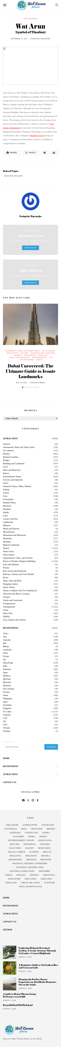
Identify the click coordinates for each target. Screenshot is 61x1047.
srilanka (47, 879)
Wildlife (6, 617)
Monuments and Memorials (14, 535)
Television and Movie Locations (16, 594)
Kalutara (15, 848)
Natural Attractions (23, 871)
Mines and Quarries (11, 529)
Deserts (17, 355)
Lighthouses (8, 522)
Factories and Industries (13, 480)
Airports (6, 444)
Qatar (5, 702)
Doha (32, 837)
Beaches (24, 353)
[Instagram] (33, 800)
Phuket (35, 875)
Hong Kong (8, 663)
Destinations (30, 355)
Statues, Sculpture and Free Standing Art (20, 591)
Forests (6, 493)
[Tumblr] (38, 800)
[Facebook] (23, 800)
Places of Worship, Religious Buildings (19, 561)
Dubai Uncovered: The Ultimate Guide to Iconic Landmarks (30, 371)
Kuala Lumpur (17, 852)
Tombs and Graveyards (12, 600)
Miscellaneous (9, 532)
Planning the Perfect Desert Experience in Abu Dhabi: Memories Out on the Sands (37, 982)
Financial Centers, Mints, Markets (17, 486)
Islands (6, 512)
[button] (23, 387)
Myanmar (7, 686)
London (34, 852)
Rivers (5, 578)
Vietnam (6, 728)
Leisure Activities (10, 519)
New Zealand (8, 689)
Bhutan (6, 647)
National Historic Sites (30, 867)
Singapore (7, 708)
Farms (5, 483)
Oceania (6, 692)
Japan (5, 673)
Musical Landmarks (11, 545)
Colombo (19, 837)
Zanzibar (6, 731)
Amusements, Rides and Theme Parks (22, 351)
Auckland (48, 825)
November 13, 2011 (19, 241)
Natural (6, 548)
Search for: (8, 742)
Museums (7, 542)
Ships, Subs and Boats (19, 357)
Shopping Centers (10, 584)
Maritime (7, 679)
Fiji (4, 660)
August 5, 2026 (25, 957)
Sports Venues (9, 587)
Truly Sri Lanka (31, 883)
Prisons (6, 568)
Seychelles (7, 705)
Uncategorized (31, 18)
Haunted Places (9, 503)
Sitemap (7, 930)
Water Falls (7, 613)
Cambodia (7, 650)
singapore (14, 879)
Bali (4, 643)
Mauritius (7, 682)
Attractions (12, 353)
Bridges (6, 460)
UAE (51, 357)
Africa (5, 633)
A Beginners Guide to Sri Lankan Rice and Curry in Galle (38, 966)
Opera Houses (9, 555)
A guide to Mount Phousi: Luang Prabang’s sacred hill (19, 995)
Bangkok (37, 829)
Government (8, 499)
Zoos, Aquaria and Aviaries (14, 620)
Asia (5, 637)
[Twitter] (28, 800)
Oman (5, 695)
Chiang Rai (32, 833)
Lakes (5, 516)
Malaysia (6, 525)
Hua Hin (15, 844)
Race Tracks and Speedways (15, 571)
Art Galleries (48, 351)
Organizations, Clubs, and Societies (18, 558)
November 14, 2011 (19, 39)
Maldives (7, 676)
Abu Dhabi (12, 825)
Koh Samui (45, 848)
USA (5, 725)
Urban (39, 359)
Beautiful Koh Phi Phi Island (17, 1005)
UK (4, 721)
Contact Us (9, 782)
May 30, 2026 (21, 382)
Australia (7, 640)
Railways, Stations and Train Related (18, 574)
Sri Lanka (7, 712)
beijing (51, 829)
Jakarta (45, 844)
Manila (46, 856)
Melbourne (16, 860)
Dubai (43, 837)
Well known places (31, 887)
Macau (48, 852)
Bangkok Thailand (14, 176)
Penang (21, 875)
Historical (7, 506)
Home (6, 758)
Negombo (45, 871)
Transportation (39, 357)
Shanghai (49, 875)
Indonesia (7, 669)
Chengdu (16, 833)
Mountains (7, 538)
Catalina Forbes (37, 382)
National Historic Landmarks (30, 863)
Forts (5, 496)
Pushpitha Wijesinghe (40, 39)
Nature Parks (8, 552)
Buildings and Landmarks (43, 353)
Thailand (6, 715)
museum (31, 860)
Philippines (7, 699)
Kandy (30, 848)
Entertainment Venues (12, 477)
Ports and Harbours (11, 565)
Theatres (6, 597)
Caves (5, 467)
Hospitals (43, 355)
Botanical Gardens (10, 457)
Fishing (6, 490)
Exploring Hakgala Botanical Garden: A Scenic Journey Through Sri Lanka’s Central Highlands (37, 951)
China (5, 653)
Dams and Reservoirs (12, 470)
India (5, 666)
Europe (6, 656)
